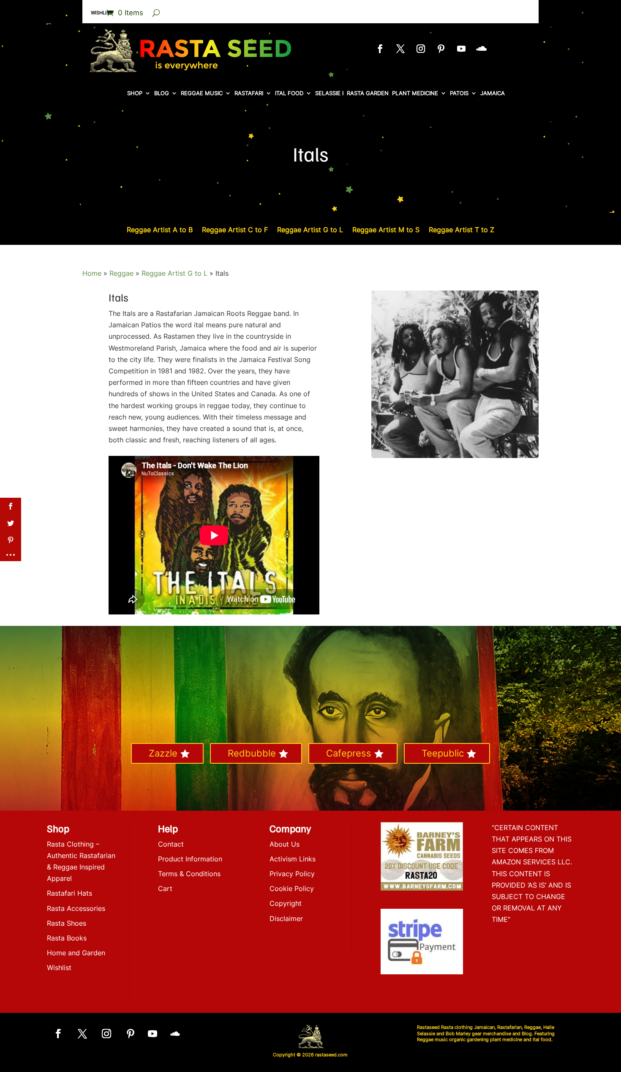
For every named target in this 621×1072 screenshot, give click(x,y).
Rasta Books (67, 938)
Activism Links (293, 859)
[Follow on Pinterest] (441, 48)
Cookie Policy (292, 888)
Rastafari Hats (69, 893)
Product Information (190, 859)
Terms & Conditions (189, 873)
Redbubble (252, 753)
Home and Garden (76, 953)
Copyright (286, 903)
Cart (165, 888)
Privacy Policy (292, 873)
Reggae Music (202, 93)
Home (91, 273)
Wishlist (101, 13)
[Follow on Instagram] (420, 48)
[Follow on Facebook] (380, 48)
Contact (171, 844)
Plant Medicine (415, 93)
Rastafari (248, 93)
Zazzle (163, 753)
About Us (285, 844)
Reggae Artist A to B (160, 230)
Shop (134, 93)
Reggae (121, 273)
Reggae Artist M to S (385, 230)
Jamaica (492, 93)
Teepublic (443, 753)
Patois (459, 93)
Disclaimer (286, 918)
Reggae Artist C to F (235, 230)
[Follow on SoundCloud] (481, 48)
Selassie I (329, 93)
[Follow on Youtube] (461, 48)
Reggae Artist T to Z (461, 230)
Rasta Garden (368, 93)
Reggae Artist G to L (310, 230)
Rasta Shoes (66, 923)
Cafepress (348, 753)
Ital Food (289, 93)
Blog (161, 93)
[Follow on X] (400, 48)
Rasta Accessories (76, 908)
